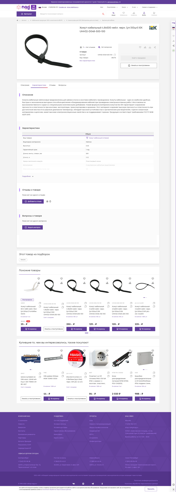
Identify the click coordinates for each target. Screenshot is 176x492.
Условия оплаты (60, 424)
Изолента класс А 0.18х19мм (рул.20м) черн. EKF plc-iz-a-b (74, 379)
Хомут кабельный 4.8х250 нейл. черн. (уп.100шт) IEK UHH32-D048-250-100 (52, 311)
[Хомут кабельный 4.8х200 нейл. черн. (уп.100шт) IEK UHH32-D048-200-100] (76, 286)
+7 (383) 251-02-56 (95, 461)
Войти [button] (144, 15)
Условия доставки (60, 427)
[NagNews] (92, 483)
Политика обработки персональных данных (141, 484)
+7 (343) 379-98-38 (24, 461)
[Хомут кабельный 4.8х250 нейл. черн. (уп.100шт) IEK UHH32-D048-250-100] (54, 286)
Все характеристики (87, 61)
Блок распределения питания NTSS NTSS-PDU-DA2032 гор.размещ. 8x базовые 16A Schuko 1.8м (120, 380)
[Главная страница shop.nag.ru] (26, 7)
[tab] (25, 85)
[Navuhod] (83, 483)
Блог (101, 7)
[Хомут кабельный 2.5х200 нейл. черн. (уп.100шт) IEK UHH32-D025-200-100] (122, 286)
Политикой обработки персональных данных (57, 489)
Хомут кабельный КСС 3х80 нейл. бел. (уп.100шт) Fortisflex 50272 (29, 310)
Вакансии (22, 427)
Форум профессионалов (99, 427)
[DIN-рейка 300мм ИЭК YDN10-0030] (54, 358)
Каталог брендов (24, 441)
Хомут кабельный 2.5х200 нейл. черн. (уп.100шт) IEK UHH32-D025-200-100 (120, 310)
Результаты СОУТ (24, 445)
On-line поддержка (61, 421)
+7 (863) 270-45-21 (60, 461)
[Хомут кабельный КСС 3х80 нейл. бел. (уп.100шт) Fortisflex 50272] (31, 286)
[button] (88, 2)
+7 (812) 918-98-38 (131, 461)
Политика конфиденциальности (146, 481)
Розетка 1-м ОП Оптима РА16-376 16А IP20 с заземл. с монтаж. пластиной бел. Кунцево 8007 (97, 380)
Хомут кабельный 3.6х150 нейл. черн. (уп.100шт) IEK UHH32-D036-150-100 (97, 310)
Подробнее (26, 176)
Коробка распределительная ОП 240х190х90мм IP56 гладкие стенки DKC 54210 (143, 380)
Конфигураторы (95, 441)
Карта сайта (58, 438)
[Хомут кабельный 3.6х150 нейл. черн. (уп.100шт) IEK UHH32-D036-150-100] (99, 286)
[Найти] (103, 14)
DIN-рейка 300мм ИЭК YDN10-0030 (51, 377)
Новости (21, 424)
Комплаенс (58, 434)
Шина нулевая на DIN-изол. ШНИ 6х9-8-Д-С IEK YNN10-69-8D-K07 (29, 380)
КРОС (92, 434)
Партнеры (22, 438)
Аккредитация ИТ (24, 448)
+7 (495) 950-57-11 (53, 7)
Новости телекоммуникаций (100, 424)
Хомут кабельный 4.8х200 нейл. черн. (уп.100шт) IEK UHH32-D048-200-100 (74, 310)
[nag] (102, 483)
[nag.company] (73, 483)
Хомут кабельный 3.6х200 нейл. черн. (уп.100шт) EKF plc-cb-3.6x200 (143, 310)
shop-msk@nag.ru (72, 7)
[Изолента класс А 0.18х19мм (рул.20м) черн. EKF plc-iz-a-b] (76, 358)
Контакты (21, 431)
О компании (22, 421)
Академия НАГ (95, 431)
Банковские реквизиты (26, 434)
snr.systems (94, 438)
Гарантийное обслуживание (64, 431)
